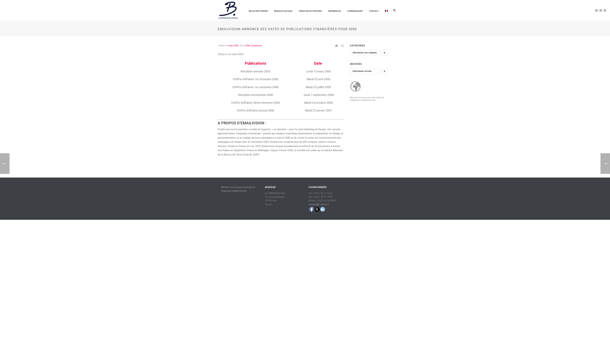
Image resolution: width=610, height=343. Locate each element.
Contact (374, 11)
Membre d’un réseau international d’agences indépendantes (367, 98)
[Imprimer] (336, 45)
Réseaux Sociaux (283, 11)
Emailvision (256, 45)
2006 (247, 45)
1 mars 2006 (233, 45)
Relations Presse (258, 11)
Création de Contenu (310, 11)
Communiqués (355, 11)
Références (334, 11)
